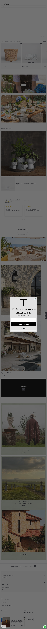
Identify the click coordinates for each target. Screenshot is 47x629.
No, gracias (23, 328)
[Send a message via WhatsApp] (44, 626)
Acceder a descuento (23, 324)
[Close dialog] (35, 299)
